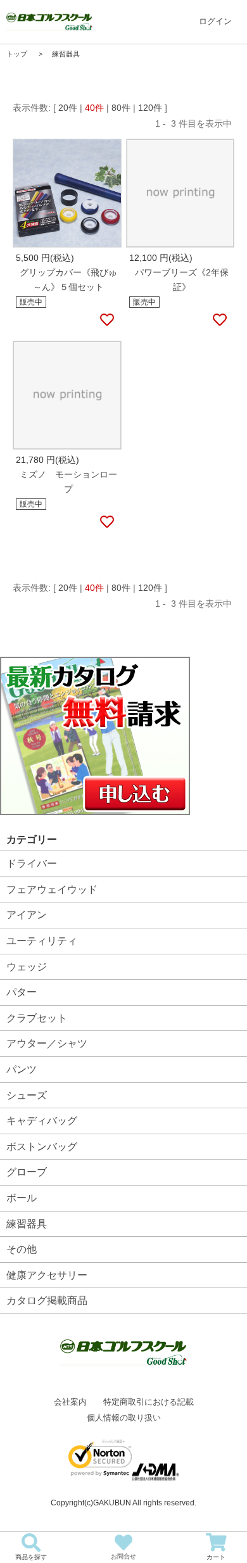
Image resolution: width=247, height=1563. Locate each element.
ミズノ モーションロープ (68, 481)
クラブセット (36, 1018)
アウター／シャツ (46, 1043)
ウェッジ (26, 966)
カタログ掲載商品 (46, 1300)
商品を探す (31, 1557)
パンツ (21, 1069)
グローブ (26, 1172)
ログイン (215, 21)
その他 (21, 1249)
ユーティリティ (41, 940)
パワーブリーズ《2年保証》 (182, 279)
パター (21, 992)
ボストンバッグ (41, 1146)
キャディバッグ (41, 1120)
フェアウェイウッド (52, 889)
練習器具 (26, 1223)
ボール (21, 1198)
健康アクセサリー (46, 1275)
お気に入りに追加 (106, 320)
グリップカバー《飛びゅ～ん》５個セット (68, 279)
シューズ (26, 1095)
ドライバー (31, 863)
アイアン (26, 914)
